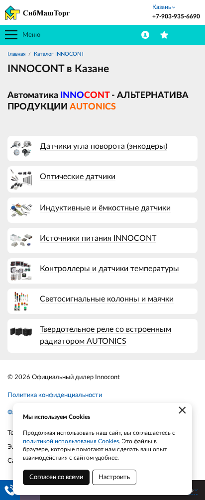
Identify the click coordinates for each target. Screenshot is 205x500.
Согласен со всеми (56, 477)
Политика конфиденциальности (54, 395)
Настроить (114, 477)
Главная (16, 54)
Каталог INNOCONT (59, 54)
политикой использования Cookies (71, 441)
